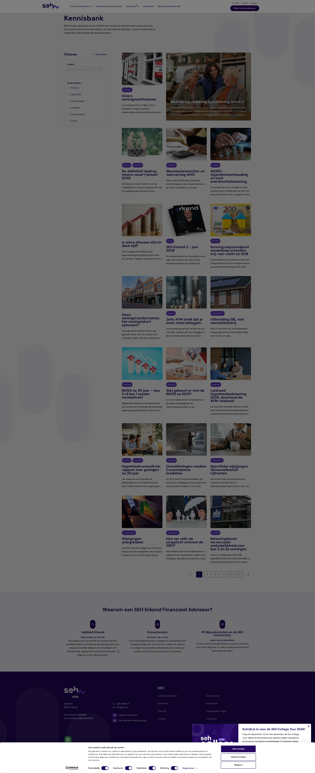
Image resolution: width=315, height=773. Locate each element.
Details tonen (188, 768)
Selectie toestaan (238, 757)
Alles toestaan (238, 749)
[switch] (128, 768)
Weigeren (238, 765)
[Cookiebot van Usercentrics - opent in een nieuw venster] (72, 768)
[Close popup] (157, 386)
